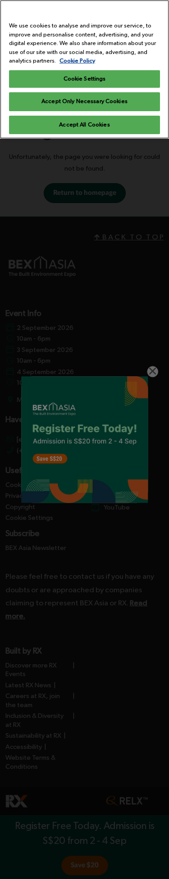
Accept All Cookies (84, 125)
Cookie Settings (85, 79)
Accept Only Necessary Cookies (84, 101)
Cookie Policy (77, 61)
